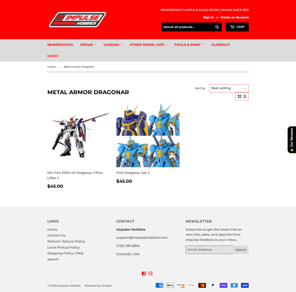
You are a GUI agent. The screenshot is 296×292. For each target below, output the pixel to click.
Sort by (200, 88)
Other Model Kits (147, 45)
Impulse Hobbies (69, 285)
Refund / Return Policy (66, 241)
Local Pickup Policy (63, 247)
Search (53, 259)
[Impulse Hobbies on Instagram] (151, 274)
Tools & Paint (188, 45)
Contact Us (56, 235)
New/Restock (60, 45)
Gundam (111, 45)
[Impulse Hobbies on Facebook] (144, 274)
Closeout (220, 45)
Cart (240, 27)
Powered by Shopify (98, 285)
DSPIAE (87, 45)
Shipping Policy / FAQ (65, 253)
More (52, 56)
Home (51, 66)
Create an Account (234, 17)
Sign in (208, 17)
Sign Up (241, 249)
